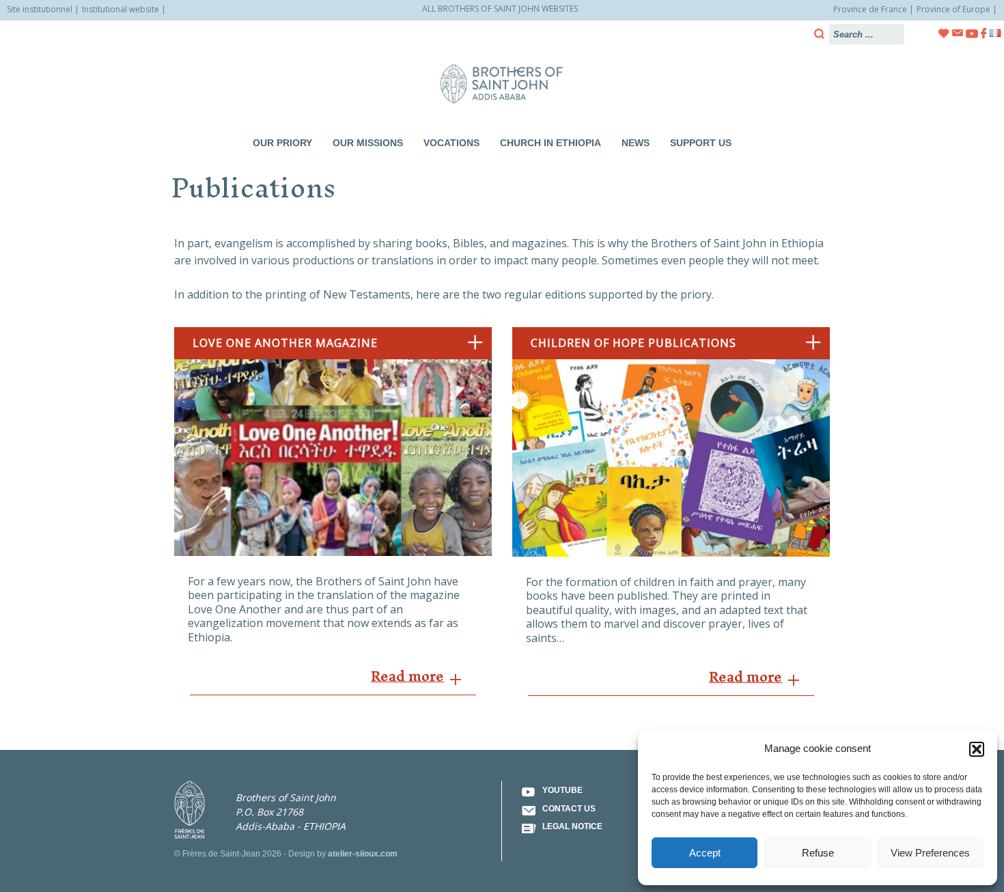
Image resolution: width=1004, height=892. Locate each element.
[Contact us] (957, 33)
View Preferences (930, 853)
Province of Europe (953, 9)
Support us (700, 142)
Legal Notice (572, 826)
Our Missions (368, 142)
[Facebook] (984, 33)
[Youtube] (972, 33)
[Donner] (943, 33)
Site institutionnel (39, 9)
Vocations (451, 142)
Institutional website (120, 9)
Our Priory (282, 142)
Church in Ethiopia (550, 142)
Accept (705, 853)
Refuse (818, 853)
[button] (977, 749)
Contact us (569, 808)
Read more (407, 676)
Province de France (870, 9)
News (636, 142)
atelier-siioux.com (363, 854)
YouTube (562, 790)
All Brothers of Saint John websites (500, 8)
